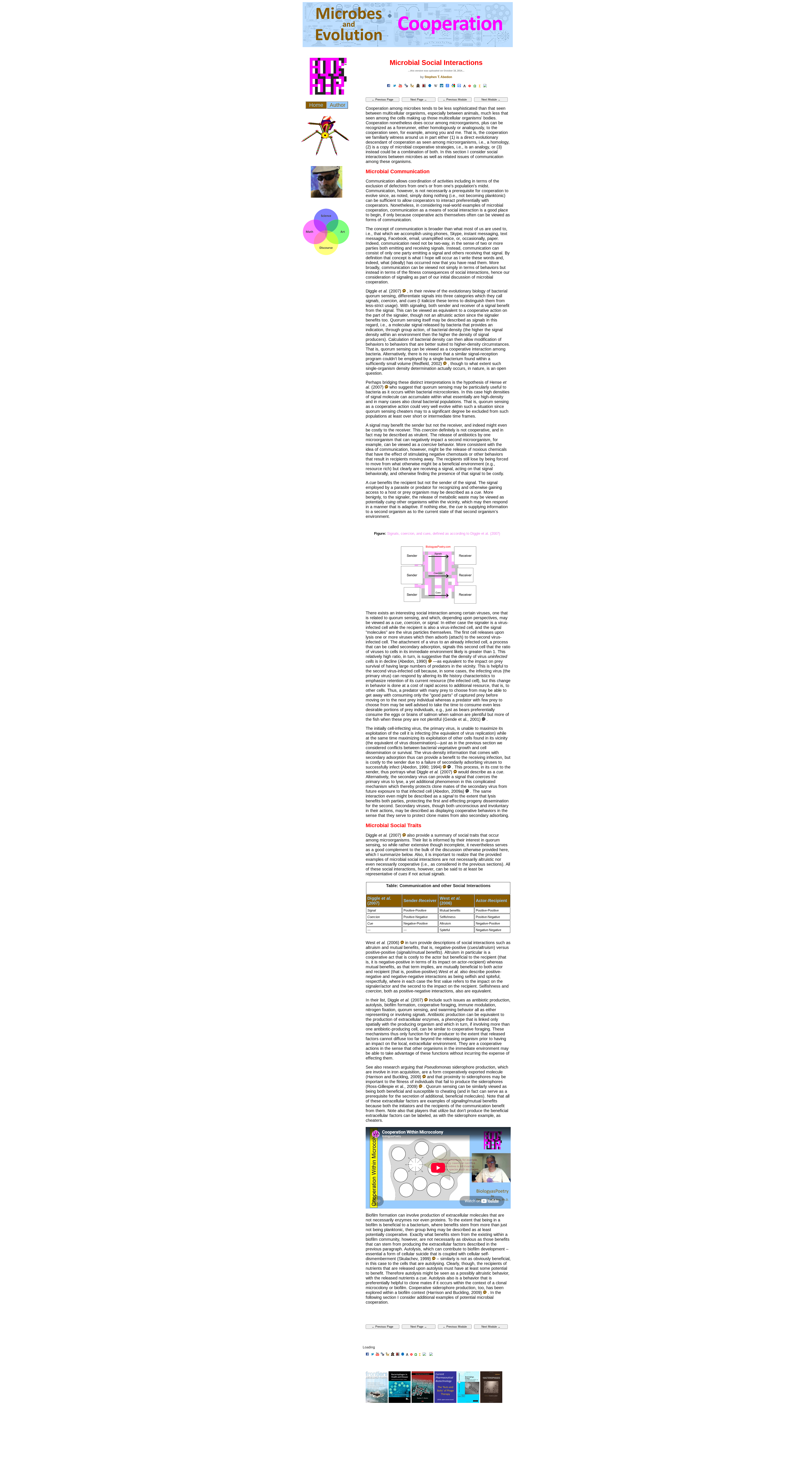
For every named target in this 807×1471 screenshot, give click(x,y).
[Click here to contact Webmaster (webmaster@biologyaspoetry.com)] (431, 1354)
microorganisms (464, 122)
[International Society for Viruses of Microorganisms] (429, 86)
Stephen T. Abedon (438, 77)
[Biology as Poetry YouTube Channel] (400, 86)
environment (409, 334)
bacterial (499, 291)
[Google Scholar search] (459, 86)
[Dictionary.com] (441, 86)
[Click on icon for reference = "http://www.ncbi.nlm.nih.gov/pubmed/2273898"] (430, 661)
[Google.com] (447, 86)
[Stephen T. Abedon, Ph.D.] (418, 86)
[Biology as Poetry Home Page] (485, 86)
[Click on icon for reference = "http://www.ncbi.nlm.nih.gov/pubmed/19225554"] (424, 1076)
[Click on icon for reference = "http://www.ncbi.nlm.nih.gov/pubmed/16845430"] (402, 942)
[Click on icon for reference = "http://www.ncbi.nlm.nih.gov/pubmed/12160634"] (445, 363)
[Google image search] (453, 86)
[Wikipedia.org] (435, 86)
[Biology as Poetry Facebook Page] (388, 86)
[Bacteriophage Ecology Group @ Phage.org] (406, 86)
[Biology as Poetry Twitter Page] (394, 86)
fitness (415, 272)
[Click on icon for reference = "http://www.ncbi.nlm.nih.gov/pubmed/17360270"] (404, 291)
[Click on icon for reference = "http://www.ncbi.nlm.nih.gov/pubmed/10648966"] (433, 1258)
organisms (415, 113)
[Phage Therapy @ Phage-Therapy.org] (412, 86)
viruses (483, 613)
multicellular (394, 113)
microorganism (379, 439)
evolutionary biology (467, 291)
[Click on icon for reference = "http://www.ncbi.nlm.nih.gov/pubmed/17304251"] (386, 387)
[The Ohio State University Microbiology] (424, 86)
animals (471, 113)
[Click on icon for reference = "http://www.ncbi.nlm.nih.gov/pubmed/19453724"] (420, 1086)
